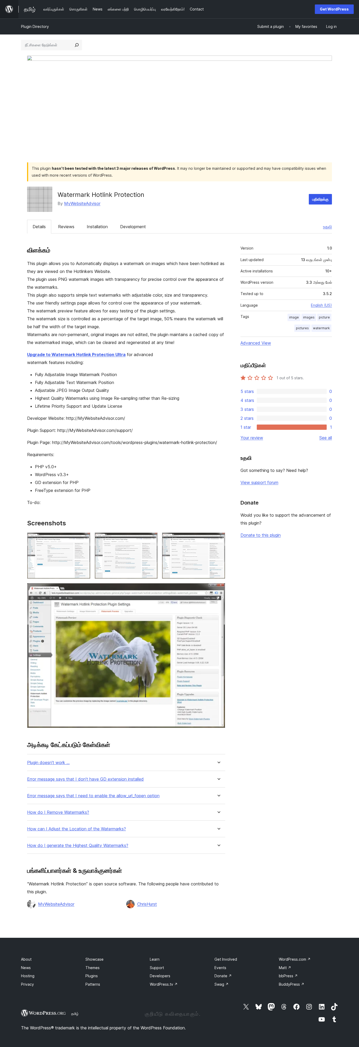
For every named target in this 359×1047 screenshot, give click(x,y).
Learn (155, 959)
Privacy (27, 984)
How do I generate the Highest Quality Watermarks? (77, 845)
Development (133, 226)
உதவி (327, 226)
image (294, 317)
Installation (97, 226)
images (309, 317)
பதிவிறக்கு (320, 199)
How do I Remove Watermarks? (58, 812)
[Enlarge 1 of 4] (83, 539)
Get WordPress (334, 9)
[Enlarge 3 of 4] (218, 539)
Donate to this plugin (260, 535)
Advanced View (255, 343)
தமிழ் (75, 1013)
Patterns (92, 984)
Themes (92, 967)
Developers (160, 976)
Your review (251, 437)
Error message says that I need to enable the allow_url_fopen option (93, 795)
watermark (321, 328)
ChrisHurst (147, 904)
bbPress (288, 976)
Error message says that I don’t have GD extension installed (85, 779)
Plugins (91, 976)
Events (220, 967)
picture (324, 317)
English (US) (321, 305)
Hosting (27, 976)
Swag (221, 984)
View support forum (259, 482)
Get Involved (225, 959)
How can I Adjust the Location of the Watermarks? (76, 828)
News (26, 967)
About (26, 959)
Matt (285, 967)
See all (325, 437)
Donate (223, 976)
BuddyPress (291, 984)
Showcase (94, 959)
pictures (302, 328)
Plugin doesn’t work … (48, 762)
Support (157, 967)
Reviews (66, 226)
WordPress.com (295, 959)
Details (39, 226)
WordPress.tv (164, 984)
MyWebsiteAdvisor (82, 203)
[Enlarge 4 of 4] (218, 590)
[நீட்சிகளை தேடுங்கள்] (76, 45)
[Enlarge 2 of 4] (150, 539)
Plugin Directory (35, 26)
